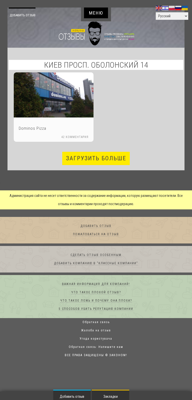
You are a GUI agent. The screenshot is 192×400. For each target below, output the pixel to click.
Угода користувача (96, 339)
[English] (159, 8)
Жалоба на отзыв (96, 330)
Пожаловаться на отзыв (96, 234)
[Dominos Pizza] (54, 95)
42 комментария (74, 137)
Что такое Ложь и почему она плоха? (96, 301)
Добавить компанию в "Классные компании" (96, 263)
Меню (96, 13)
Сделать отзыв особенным (96, 255)
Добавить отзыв (27, 15)
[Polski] (172, 8)
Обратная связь (96, 322)
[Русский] (178, 8)
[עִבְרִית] (165, 8)
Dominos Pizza (32, 128)
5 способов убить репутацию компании (96, 309)
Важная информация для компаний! (96, 284)
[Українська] (185, 8)
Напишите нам (110, 347)
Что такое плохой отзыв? (96, 292)
